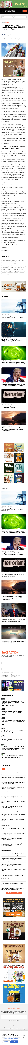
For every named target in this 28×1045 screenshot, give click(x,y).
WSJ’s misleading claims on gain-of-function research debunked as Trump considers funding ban (13, 317)
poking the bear (7, 82)
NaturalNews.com (5, 250)
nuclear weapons (22, 39)
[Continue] (25, 1017)
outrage (23, 267)
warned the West (21, 138)
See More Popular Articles (14, 892)
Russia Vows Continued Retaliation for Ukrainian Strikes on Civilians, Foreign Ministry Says (13, 788)
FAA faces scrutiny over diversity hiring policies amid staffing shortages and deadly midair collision (12, 429)
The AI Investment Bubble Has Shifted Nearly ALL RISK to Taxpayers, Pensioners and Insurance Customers (13, 739)
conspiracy (13, 38)
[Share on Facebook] (7, 35)
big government (6, 38)
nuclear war (16, 39)
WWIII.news (12, 242)
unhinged (4, 273)
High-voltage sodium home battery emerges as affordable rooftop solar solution (11, 797)
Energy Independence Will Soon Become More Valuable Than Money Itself (13, 731)
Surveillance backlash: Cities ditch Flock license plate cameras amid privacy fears (12, 839)
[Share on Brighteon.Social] (2, 35)
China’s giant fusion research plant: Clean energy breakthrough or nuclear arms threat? (13, 363)
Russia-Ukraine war (17, 269)
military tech (19, 262)
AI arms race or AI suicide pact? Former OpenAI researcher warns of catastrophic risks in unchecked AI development (12, 340)
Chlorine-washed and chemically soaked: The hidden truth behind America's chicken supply (12, 889)
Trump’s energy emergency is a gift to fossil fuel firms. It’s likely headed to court (13, 620)
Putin (3, 269)
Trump (16, 271)
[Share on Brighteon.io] (5, 35)
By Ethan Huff (3, 31)
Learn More (6, 1041)
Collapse (7, 22)
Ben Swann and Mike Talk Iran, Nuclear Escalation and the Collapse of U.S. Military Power (12, 713)
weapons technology (14, 273)
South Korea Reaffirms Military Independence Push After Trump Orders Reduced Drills (13, 783)
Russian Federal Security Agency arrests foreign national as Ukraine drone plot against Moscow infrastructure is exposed (11, 844)
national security (6, 39)
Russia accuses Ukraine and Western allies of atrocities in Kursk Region (13, 642)
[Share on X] (9, 35)
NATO (10, 39)
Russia (9, 269)
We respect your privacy (14, 1020)
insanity (21, 38)
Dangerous (17, 38)
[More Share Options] (11, 35)
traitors (10, 271)
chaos (10, 38)
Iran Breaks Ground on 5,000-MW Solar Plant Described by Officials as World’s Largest (13, 829)
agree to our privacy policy (11, 1038)
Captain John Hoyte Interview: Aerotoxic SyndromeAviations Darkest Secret (12, 756)
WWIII (12, 276)
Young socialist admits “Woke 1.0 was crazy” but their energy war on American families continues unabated (13, 875)
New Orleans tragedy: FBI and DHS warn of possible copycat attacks (12, 406)
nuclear (12, 39)
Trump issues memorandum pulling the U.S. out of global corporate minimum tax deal (13, 385)
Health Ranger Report (7, 695)
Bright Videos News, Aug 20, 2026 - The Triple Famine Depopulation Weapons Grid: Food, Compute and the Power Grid (13, 748)
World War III (5, 276)
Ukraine (22, 271)
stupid (4, 271)
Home (2, 22)
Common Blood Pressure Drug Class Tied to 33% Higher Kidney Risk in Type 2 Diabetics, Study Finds (13, 854)
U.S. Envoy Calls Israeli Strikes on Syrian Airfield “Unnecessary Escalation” (11, 807)
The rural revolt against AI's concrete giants (10, 811)
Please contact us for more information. (9, 676)
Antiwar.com (4, 247)
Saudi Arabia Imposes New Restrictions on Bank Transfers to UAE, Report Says (11, 865)
